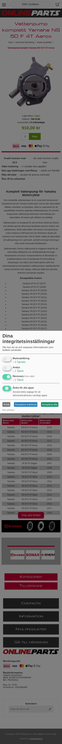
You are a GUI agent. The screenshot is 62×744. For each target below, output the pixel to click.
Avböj (6, 404)
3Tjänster (19, 362)
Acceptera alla (49, 404)
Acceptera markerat (26, 404)
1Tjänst (18, 370)
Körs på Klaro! (8, 410)
